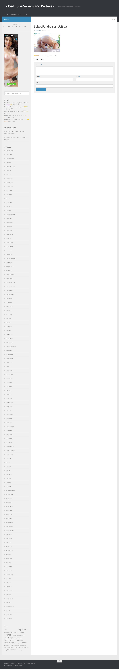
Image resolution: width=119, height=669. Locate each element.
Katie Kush (8, 394)
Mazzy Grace (9, 506)
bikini (26, 629)
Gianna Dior (9, 334)
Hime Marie (9, 350)
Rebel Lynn (9, 558)
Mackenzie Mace (10, 490)
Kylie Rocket (9, 442)
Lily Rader (8, 482)
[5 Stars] (38, 55)
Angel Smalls (9, 222)
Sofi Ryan (8, 582)
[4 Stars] (37, 55)
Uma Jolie (8, 602)
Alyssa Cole (9, 202)
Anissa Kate (9, 230)
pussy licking (20, 645)
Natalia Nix (8, 534)
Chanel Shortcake (10, 282)
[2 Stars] (35, 55)
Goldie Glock (9, 338)
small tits (17, 647)
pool (12, 645)
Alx (23, 665)
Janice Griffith (9, 370)
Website (38, 83)
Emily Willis (8, 326)
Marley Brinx (9, 498)
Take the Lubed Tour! (16, 14)
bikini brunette (7, 632)
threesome (11, 650)
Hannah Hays (9, 342)
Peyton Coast (9, 550)
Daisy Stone (9, 306)
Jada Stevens (9, 358)
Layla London (9, 454)
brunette (8, 634)
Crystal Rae (9, 302)
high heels (16, 640)
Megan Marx (9, 510)
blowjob (21, 632)
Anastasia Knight (10, 214)
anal (5, 630)
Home (6, 14)
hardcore (9, 640)
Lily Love (8, 478)
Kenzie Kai (8, 410)
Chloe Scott (9, 298)
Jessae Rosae (9, 378)
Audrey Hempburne (11, 258)
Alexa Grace (9, 178)
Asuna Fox (8, 250)
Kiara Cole (8, 422)
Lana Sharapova (10, 450)
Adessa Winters (10, 158)
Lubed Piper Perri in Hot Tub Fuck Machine (15, 119)
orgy (18, 643)
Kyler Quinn (9, 438)
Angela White (9, 226)
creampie (16, 635)
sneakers (22, 647)
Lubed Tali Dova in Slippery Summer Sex (14, 115)
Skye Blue (8, 578)
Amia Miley (8, 206)
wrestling (20, 650)
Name (38, 76)
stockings (26, 647)
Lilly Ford (8, 466)
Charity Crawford (10, 286)
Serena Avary (9, 574)
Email (78, 76)
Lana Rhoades (10, 446)
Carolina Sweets (10, 274)
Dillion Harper (9, 314)
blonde (13, 632)
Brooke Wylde (9, 270)
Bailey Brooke (9, 266)
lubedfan (38, 30)
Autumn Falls (9, 262)
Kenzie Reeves (9, 414)
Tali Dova (8, 594)
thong (5, 650)
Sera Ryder (9, 570)
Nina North (9, 538)
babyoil (12, 629)
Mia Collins (9, 518)
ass (10, 630)
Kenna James (9, 406)
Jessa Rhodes (9, 374)
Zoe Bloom (9, 618)
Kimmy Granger (10, 426)
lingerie (21, 640)
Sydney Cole (9, 590)
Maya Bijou (9, 502)
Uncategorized (10, 606)
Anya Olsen (9, 238)
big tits (21, 629)
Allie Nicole (9, 194)
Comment (39, 65)
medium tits (8, 643)
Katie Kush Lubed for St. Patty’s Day (13, 111)
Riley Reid (8, 562)
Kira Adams (9, 430)
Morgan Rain (9, 522)
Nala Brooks (9, 526)
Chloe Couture (10, 294)
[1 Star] (34, 55)
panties (6, 645)
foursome (17, 638)
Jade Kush (8, 366)
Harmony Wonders (11, 346)
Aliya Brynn (9, 190)
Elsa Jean (8, 322)
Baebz (26, 14)
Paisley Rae (9, 546)
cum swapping (21, 635)
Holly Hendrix (9, 354)
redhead (24, 645)
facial (6, 637)
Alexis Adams (9, 182)
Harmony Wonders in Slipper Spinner (14, 107)
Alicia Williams (9, 186)
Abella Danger (9, 150)
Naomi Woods (10, 530)
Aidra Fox (8, 170)
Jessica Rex (9, 382)
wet (17, 650)
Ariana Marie (9, 242)
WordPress (14, 665)
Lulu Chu (8, 486)
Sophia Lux (9, 586)
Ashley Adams (9, 246)
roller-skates (6, 647)
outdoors (23, 642)
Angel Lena (9, 218)
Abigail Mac (9, 154)
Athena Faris (9, 254)
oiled (16, 643)
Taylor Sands (9, 598)
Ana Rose (8, 210)
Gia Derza (8, 330)
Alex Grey (8, 174)
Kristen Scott (9, 434)
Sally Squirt (9, 566)
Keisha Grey (9, 398)
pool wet (15, 645)
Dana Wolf (8, 310)
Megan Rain (9, 514)
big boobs (16, 629)
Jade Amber (9, 362)
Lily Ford (8, 470)
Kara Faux (8, 390)
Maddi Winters (9, 494)
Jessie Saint (9, 386)
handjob (20, 637)
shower (11, 647)
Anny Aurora (9, 234)
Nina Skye (8, 542)
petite (9, 645)
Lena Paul (8, 462)
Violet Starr (9, 614)
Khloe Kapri (9, 418)
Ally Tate (8, 198)
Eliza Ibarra (9, 318)
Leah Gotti (8, 458)
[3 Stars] (36, 55)
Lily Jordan (9, 474)
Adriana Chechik (10, 166)
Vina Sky (8, 610)
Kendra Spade (9, 402)
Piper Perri (8, 554)
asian (8, 629)
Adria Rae (8, 162)
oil (14, 643)
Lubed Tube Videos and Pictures (29, 6)
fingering (12, 638)
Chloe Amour (9, 290)
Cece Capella (9, 278)
